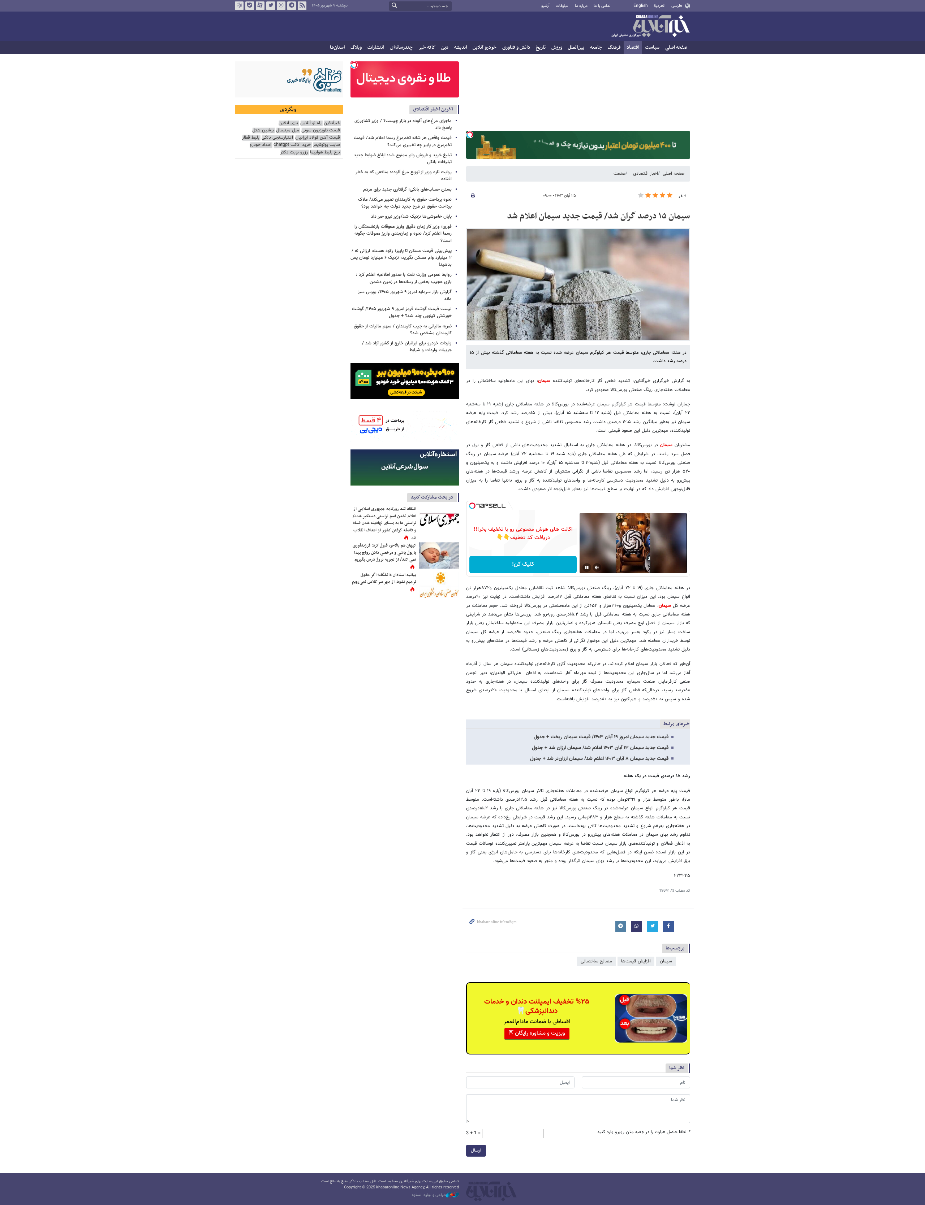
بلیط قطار (250, 137)
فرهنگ (614, 47)
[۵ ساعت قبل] (439, 585)
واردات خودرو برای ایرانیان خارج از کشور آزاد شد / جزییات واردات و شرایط (407, 347)
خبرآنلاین (650, 26)
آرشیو (545, 6)
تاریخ (541, 47)
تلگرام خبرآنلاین (291, 5)
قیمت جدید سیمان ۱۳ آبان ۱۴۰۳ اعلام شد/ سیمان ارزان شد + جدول (600, 748)
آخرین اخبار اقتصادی (433, 109)
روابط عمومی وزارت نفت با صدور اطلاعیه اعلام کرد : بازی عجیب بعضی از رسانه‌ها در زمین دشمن (404, 278)
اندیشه (460, 47)
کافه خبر (426, 47)
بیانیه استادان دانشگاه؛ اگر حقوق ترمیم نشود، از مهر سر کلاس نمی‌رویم (384, 578)
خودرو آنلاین (484, 47)
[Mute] (597, 567)
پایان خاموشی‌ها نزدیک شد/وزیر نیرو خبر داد (411, 216)
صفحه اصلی (676, 47)
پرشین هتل (263, 130)
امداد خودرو (260, 145)
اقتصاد (633, 47)
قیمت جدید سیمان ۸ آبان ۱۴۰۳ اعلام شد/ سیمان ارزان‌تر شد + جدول (599, 759)
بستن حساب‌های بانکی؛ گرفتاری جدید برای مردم (407, 189)
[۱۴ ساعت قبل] (439, 519)
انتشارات (375, 47)
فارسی (676, 6)
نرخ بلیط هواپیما (325, 152)
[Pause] (586, 567)
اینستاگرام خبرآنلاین (281, 5)
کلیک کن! (523, 564)
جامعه (596, 47)
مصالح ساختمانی (596, 961)
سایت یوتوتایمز (326, 145)
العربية (660, 6)
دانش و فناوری (516, 47)
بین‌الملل (576, 47)
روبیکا (239, 5)
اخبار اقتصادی (645, 173)
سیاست (652, 47)
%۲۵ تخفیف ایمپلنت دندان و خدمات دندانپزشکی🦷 (536, 1006)
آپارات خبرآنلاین (260, 5)
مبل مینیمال (287, 130)
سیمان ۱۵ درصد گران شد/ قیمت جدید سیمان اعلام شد (598, 216)
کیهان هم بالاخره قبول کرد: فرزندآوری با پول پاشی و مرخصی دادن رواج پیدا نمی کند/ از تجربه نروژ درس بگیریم (384, 552)
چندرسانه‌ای (401, 47)
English (640, 6)
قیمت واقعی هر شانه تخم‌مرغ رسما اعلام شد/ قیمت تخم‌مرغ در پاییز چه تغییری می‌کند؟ (403, 141)
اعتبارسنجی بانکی (277, 137)
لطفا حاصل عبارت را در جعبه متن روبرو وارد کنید (643, 1132)
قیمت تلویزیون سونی (320, 130)
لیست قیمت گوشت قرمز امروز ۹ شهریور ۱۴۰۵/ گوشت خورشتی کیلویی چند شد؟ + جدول (402, 312)
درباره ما (581, 6)
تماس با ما (602, 6)
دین (444, 47)
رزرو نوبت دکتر (294, 152)
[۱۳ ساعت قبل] (439, 555)
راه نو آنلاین (311, 123)
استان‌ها (337, 47)
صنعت (619, 173)
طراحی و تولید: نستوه (429, 1195)
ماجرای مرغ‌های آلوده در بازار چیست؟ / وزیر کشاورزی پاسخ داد (403, 124)
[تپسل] (469, 134)
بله (249, 5)
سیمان (544, 380)
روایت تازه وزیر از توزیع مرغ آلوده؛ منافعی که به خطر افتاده (404, 176)
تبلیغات (562, 6)
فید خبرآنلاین (302, 5)
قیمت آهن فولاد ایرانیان (317, 137)
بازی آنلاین (288, 123)
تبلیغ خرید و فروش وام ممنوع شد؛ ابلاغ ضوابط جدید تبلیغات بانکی (403, 159)
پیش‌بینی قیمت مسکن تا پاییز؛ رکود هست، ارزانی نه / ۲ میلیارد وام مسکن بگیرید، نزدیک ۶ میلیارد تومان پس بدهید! (401, 257)
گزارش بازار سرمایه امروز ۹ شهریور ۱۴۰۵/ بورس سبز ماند (405, 295)
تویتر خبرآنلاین (270, 5)
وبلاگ (356, 47)
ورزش (556, 47)
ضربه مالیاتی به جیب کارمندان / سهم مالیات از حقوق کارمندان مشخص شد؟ (403, 330)
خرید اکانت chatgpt (292, 145)
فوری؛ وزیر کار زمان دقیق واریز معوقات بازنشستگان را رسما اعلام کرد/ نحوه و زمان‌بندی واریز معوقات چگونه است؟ (403, 233)
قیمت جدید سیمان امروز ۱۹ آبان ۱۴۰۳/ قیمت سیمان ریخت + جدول (601, 737)
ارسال (476, 1150)
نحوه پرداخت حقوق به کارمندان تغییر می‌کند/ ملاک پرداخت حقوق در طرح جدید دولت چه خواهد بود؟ (405, 203)
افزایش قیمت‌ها (636, 961)
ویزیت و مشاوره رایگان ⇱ (537, 1033)
